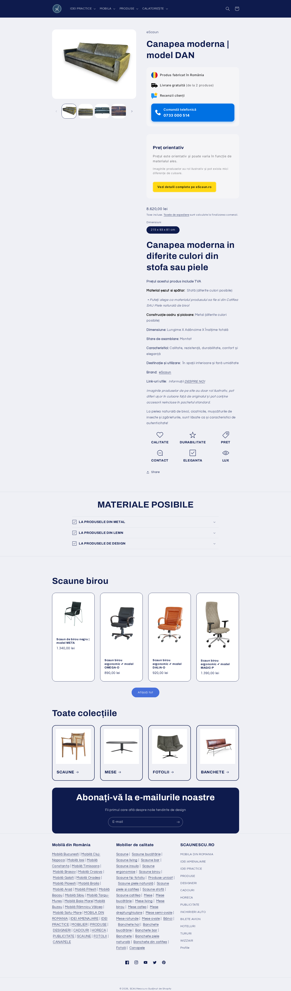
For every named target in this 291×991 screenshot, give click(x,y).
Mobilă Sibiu (75, 895)
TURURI (186, 933)
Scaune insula (127, 866)
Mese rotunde (127, 918)
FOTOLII (161, 772)
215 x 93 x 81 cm (163, 229)
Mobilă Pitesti (85, 889)
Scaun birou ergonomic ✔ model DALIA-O (167, 664)
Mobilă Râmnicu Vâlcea (84, 907)
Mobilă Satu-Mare (67, 913)
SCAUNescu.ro (139, 989)
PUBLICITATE (63, 936)
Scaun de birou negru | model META (73, 641)
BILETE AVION (190, 919)
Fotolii (121, 948)
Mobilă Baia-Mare (79, 901)
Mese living (144, 901)
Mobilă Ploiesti (64, 883)
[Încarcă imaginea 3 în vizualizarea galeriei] (102, 111)
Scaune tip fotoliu (130, 878)
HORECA (99, 930)
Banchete (124, 936)
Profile (184, 947)
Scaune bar (150, 860)
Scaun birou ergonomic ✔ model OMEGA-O (119, 664)
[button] (82, 8)
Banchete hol (129, 924)
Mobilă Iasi (75, 860)
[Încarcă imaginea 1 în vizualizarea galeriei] (69, 111)
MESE (111, 772)
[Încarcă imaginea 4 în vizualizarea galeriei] (118, 111)
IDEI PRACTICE (191, 868)
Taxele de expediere (176, 215)
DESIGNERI (62, 930)
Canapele (137, 948)
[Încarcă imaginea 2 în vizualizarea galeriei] (85, 111)
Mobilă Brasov (64, 872)
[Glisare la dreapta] (131, 111)
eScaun (165, 372)
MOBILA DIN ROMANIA (196, 854)
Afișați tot (145, 692)
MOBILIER (79, 924)
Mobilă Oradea (88, 878)
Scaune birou (150, 872)
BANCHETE (212, 772)
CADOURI (81, 930)
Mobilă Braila (88, 883)
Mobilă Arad (62, 889)
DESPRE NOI (194, 381)
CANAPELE (62, 942)
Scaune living (126, 860)
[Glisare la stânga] (56, 111)
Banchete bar (146, 930)
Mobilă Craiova (90, 872)
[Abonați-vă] (178, 822)
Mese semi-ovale (159, 913)
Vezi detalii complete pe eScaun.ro (184, 187)
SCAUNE (65, 772)
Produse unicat (160, 878)
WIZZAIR (186, 940)
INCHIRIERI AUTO (193, 912)
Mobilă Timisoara (85, 866)
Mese (148, 895)
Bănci (167, 918)
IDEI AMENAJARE (84, 918)
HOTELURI (187, 926)
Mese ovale (151, 918)
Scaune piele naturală (135, 883)
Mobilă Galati (63, 878)
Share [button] (155, 472)
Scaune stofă (153, 889)
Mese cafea (137, 907)
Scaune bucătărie (146, 854)
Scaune (122, 854)
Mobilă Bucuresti (65, 854)
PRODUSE (98, 924)
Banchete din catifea (150, 942)
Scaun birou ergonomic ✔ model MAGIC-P (215, 664)
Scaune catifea (128, 895)
